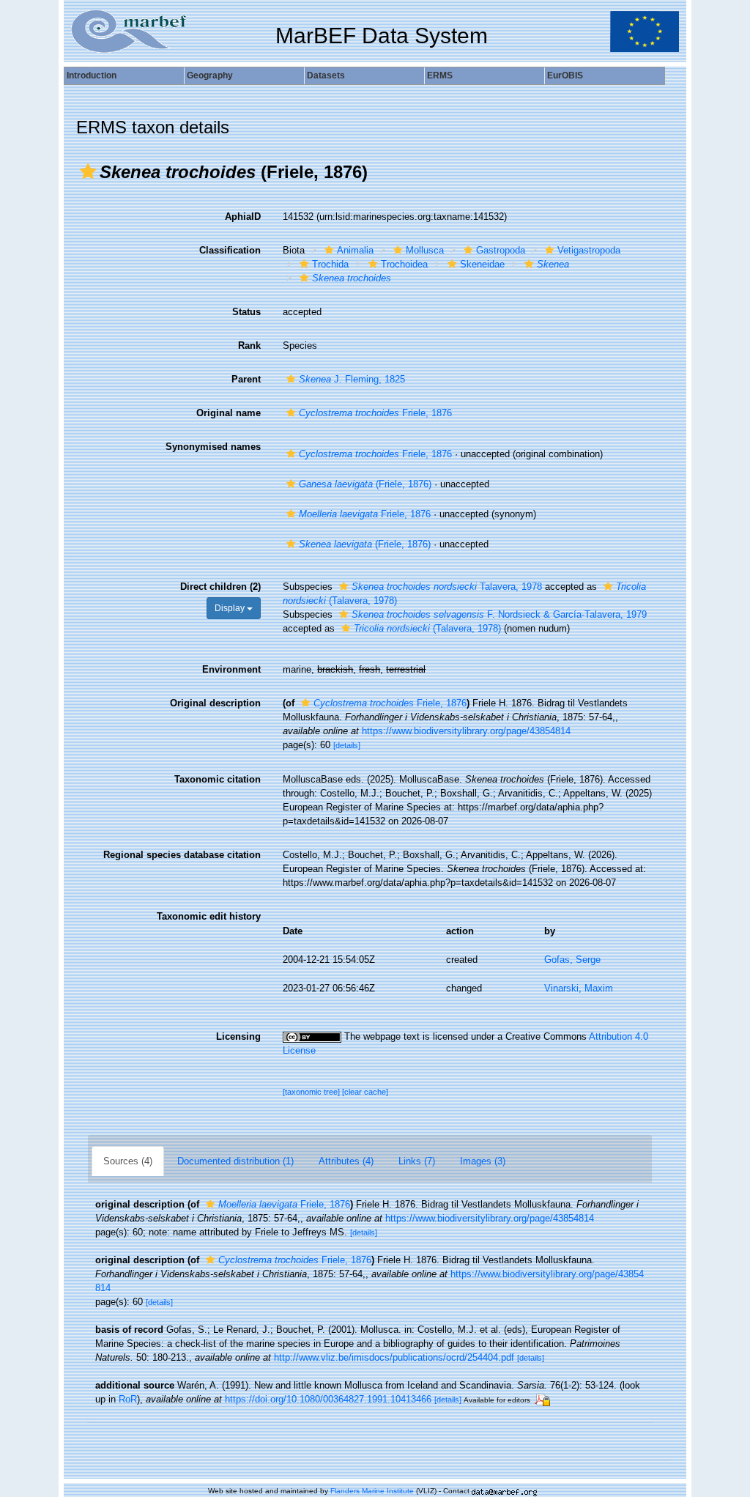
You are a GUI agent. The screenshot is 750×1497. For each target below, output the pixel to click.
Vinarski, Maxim (578, 988)
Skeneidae (482, 264)
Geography (210, 75)
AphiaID (243, 216)
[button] (88, 171)
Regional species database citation (182, 854)
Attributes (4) (346, 1161)
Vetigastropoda (588, 250)
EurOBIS (565, 75)
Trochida (330, 264)
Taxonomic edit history (209, 916)
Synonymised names (213, 446)
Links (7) (416, 1161)
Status (246, 311)
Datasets (326, 75)
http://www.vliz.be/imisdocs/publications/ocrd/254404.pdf (394, 1357)
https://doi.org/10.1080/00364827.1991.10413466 (328, 1399)
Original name (228, 412)
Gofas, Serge (572, 959)
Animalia (355, 250)
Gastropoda (500, 250)
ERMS (440, 75)
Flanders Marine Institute (372, 1491)
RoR (128, 1399)
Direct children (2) (220, 586)
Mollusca (425, 250)
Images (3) (482, 1161)
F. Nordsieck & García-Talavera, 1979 (499, 614)
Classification (230, 250)
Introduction (91, 75)
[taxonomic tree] (312, 1091)
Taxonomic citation (217, 779)
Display (231, 608)
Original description (215, 703)
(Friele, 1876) (365, 483)
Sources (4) (127, 1161)
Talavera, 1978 (447, 586)
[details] (346, 745)
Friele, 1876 (375, 412)
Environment (231, 669)
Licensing (238, 1036)
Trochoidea (404, 264)
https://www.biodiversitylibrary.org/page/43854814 (466, 730)
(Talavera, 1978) (427, 628)
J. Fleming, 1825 (352, 379)
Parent (246, 379)
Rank (249, 345)
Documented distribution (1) (235, 1161)
